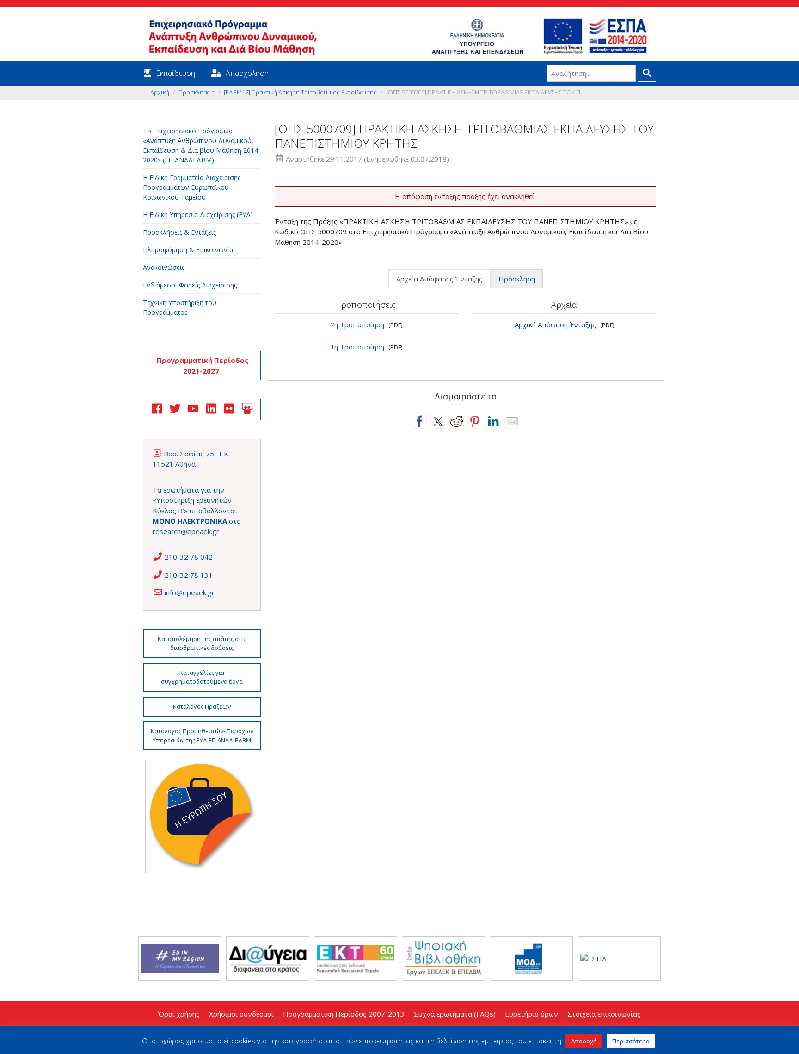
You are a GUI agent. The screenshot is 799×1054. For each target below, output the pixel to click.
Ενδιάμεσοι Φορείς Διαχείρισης (190, 285)
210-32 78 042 (189, 556)
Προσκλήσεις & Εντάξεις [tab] (179, 232)
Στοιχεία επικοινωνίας (604, 1013)
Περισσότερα (631, 1041)
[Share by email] (511, 421)
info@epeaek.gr (190, 592)
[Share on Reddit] (456, 421)
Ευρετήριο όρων (531, 1013)
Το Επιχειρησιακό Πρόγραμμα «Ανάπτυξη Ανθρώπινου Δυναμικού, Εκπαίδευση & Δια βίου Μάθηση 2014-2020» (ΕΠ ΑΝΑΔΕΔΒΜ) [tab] (201, 145)
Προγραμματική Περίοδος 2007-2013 (344, 1013)
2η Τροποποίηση (357, 324)
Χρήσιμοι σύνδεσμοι (241, 1013)
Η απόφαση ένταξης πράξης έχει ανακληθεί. (465, 196)
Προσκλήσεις (196, 92)
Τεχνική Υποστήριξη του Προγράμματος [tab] (179, 307)
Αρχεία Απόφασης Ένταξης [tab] (439, 278)
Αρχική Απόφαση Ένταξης (555, 324)
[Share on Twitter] (437, 421)
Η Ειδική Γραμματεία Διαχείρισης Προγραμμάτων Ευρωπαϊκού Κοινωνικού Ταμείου (191, 187)
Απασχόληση (247, 73)
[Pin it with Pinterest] (474, 421)
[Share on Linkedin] (493, 421)
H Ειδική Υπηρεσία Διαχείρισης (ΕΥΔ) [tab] (198, 214)
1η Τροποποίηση (357, 346)
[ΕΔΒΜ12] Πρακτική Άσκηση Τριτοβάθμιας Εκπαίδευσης (300, 92)
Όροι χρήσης (179, 1013)
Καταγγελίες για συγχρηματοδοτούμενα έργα (202, 677)
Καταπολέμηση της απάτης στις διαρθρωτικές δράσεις (202, 643)
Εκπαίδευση (175, 73)
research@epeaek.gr (186, 531)
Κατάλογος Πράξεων (202, 706)
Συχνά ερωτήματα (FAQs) (455, 1013)
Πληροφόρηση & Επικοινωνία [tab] (188, 249)
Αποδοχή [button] (584, 1041)
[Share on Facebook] (419, 421)
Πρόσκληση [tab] (516, 278)
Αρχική (159, 92)
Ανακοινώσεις (163, 267)
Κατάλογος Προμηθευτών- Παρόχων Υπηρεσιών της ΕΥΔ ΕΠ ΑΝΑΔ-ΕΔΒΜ (202, 735)
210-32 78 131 (189, 575)
